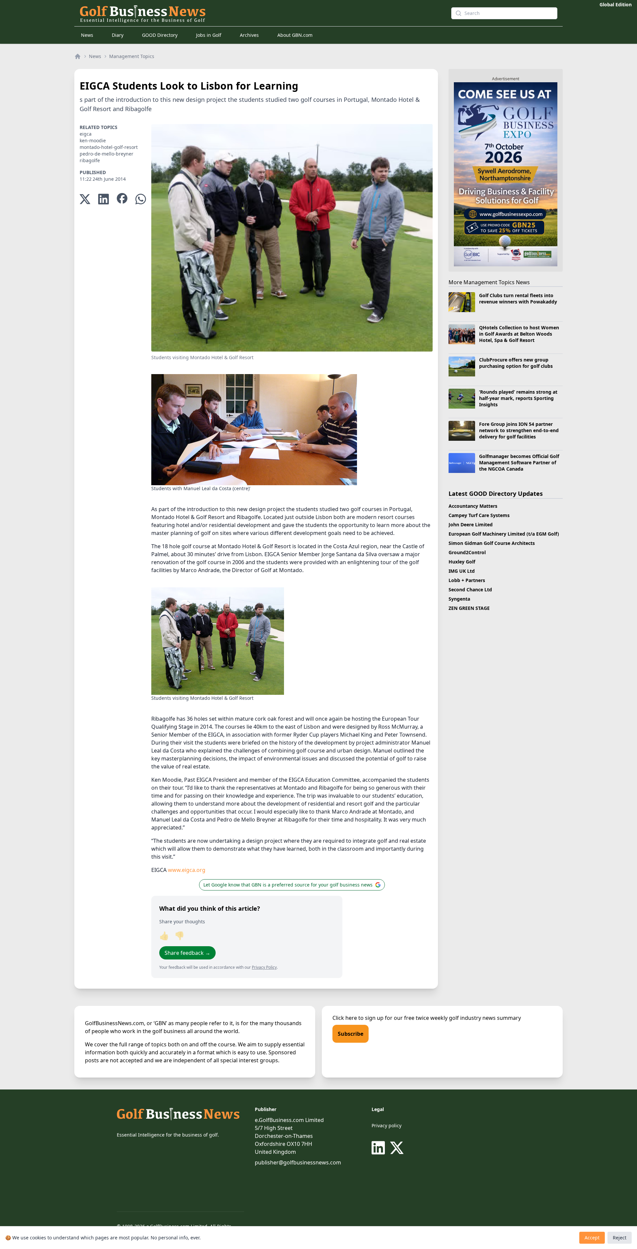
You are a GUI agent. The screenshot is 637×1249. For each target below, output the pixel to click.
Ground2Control (467, 552)
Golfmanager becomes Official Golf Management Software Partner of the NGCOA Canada (519, 462)
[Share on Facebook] (122, 199)
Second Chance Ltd (470, 589)
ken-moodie (93, 140)
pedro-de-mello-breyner (106, 154)
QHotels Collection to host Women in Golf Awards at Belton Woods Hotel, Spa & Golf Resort (519, 334)
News (87, 35)
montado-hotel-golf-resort (109, 147)
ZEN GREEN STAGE (469, 608)
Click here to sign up (358, 1017)
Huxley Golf (462, 562)
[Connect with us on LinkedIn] (380, 1147)
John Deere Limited (471, 524)
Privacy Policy (264, 967)
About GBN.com (295, 35)
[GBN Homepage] (253, 13)
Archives (249, 35)
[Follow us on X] (397, 1147)
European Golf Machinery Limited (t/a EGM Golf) (504, 534)
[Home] (77, 56)
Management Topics (131, 56)
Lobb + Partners (467, 580)
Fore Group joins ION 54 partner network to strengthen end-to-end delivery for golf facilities (519, 430)
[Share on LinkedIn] (103, 199)
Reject (619, 1237)
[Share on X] (85, 199)
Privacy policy (386, 1125)
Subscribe (350, 1033)
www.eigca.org (186, 870)
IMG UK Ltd (462, 571)
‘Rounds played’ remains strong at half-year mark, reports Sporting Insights (518, 398)
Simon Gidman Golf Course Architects (492, 543)
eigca (86, 134)
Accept (592, 1237)
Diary (117, 35)
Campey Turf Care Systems (479, 515)
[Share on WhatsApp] (140, 199)
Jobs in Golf (208, 35)
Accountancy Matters (473, 506)
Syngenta (459, 599)
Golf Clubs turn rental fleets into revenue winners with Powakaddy (518, 298)
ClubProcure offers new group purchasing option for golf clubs (516, 363)
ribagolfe (90, 160)
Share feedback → (187, 952)
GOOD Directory (159, 35)
